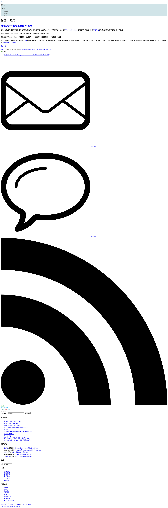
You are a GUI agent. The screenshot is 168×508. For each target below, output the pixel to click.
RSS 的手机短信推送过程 (10, 42)
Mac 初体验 (7, 436)
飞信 (50, 49)
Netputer (6, 492)
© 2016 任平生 (5, 504)
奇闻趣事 (7, 474)
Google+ (6, 506)
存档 (2, 464)
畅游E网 (6, 480)
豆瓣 (2, 409)
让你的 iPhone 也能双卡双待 (12, 421)
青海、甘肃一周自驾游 (11, 423)
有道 (5, 409)
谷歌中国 (96, 30)
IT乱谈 (6, 429)
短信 (47, 49)
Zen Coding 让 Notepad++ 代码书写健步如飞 (17, 440)
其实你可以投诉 (9, 434)
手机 (43, 49)
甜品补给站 (7, 496)
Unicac (6, 489)
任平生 (3, 5)
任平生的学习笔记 (9, 501)
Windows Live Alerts (71, 30)
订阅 (5, 15)
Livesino (6, 491)
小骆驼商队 (7, 498)
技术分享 (7, 476)
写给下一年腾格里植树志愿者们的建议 (16, 427)
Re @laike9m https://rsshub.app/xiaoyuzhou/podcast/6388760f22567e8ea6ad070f (26, 55)
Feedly (2, 406)
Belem (6, 487)
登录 (2, 506)
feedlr (33, 49)
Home (6, 11)
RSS (37, 49)
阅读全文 (3, 46)
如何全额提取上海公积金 (12, 425)
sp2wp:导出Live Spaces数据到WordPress (26, 448)
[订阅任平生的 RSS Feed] (84, 404)
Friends (6, 13)
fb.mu (5, 452)
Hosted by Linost (15, 504)
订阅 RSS (17, 506)
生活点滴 (7, 478)
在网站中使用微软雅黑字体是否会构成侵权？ (18, 432)
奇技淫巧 (28, 49)
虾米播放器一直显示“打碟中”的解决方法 (16, 438)
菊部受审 (7, 456)
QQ (9, 409)
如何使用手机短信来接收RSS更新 (16, 26)
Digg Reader (4, 407)
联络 (11, 506)
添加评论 (23, 49)
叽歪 (25, 40)
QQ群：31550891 (26, 504)
